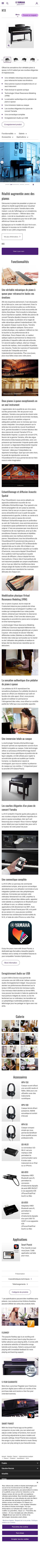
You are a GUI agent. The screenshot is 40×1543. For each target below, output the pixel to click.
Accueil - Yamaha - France (9, 1456)
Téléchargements (18, 1284)
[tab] (7, 184)
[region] (20, 1511)
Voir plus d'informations (11, 237)
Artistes (4, 1478)
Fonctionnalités (7, 133)
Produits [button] (4, 1463)
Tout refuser (20, 1533)
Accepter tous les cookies (20, 1539)
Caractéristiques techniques (19, 1279)
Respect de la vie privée (23, 1520)
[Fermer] (37, 1482)
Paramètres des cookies (20, 1527)
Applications (21, 137)
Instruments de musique (26, 1456)
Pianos (6, 1458)
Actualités (5, 1473)
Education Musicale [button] (8, 1468)
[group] (7, 60)
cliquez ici (6, 1515)
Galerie (21, 133)
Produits (12, 1458)
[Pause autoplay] (33, 184)
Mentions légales (8, 1520)
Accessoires (6, 137)
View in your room (18, 251)
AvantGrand (20, 1458)
